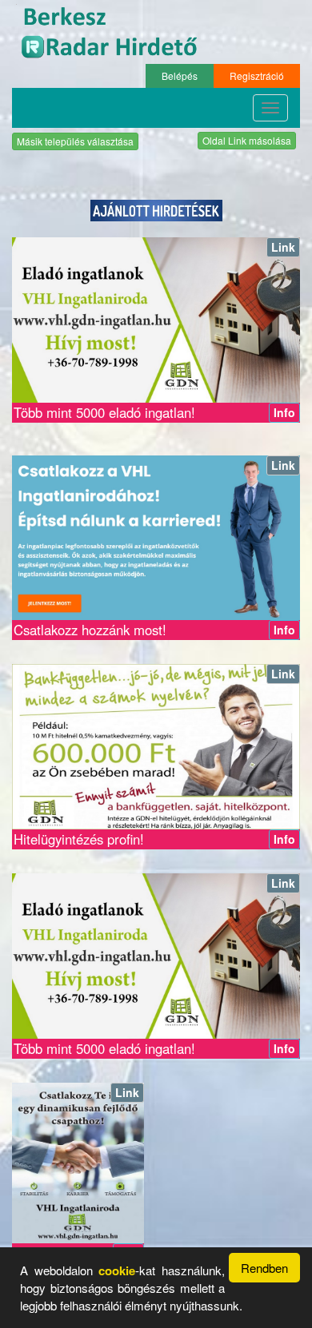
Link (283, 247)
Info (284, 412)
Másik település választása (75, 141)
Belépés (180, 75)
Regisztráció (257, 75)
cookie (116, 1270)
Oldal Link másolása (246, 140)
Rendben (264, 1267)
